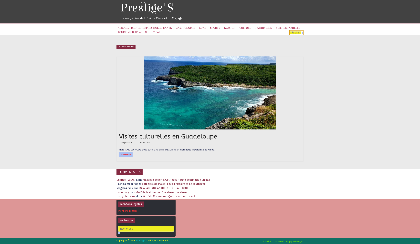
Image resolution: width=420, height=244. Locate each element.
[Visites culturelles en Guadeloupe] (210, 58)
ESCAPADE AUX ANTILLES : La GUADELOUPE (164, 188)
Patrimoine (263, 27)
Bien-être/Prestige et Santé (151, 27)
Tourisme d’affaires (132, 32)
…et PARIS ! (156, 32)
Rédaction (145, 142)
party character (126, 196)
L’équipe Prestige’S (295, 241)
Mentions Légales (127, 211)
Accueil (123, 27)
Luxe (202, 27)
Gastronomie (185, 27)
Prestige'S (147, 7)
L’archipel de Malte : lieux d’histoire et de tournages (174, 183)
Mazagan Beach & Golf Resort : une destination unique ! (177, 179)
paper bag (122, 192)
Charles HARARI (125, 179)
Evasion (229, 27)
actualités (267, 241)
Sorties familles (288, 27)
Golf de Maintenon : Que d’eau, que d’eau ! (162, 192)
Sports (215, 27)
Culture (245, 27)
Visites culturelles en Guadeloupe (169, 136)
